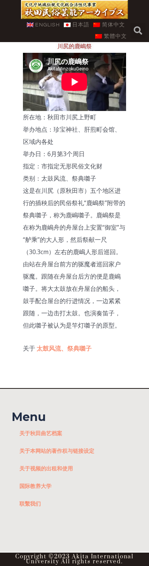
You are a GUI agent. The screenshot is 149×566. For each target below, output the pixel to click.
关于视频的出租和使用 (46, 468)
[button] (138, 30)
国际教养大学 (35, 485)
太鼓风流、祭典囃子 (64, 348)
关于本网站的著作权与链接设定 (56, 450)
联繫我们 (30, 503)
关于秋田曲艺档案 (40, 433)
